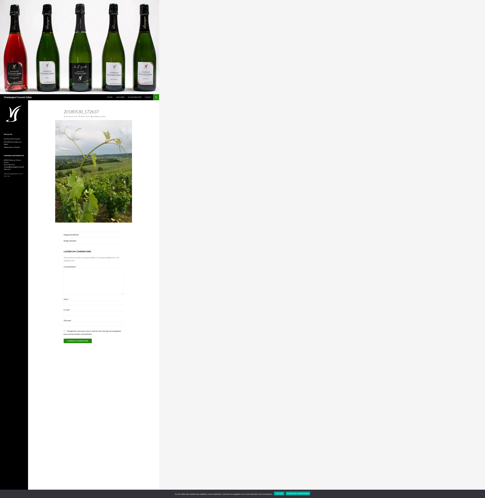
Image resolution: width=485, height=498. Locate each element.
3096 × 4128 (85, 116)
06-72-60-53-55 (9, 165)
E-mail (67, 310)
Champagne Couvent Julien (18, 97)
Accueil (110, 97)
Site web (67, 320)
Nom (66, 299)
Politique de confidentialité (298, 493)
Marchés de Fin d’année (12, 139)
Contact (148, 97)
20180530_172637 (99, 116)
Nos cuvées (120, 97)
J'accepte (279, 493)
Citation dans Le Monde (12, 147)
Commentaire (70, 266)
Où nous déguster (134, 97)
